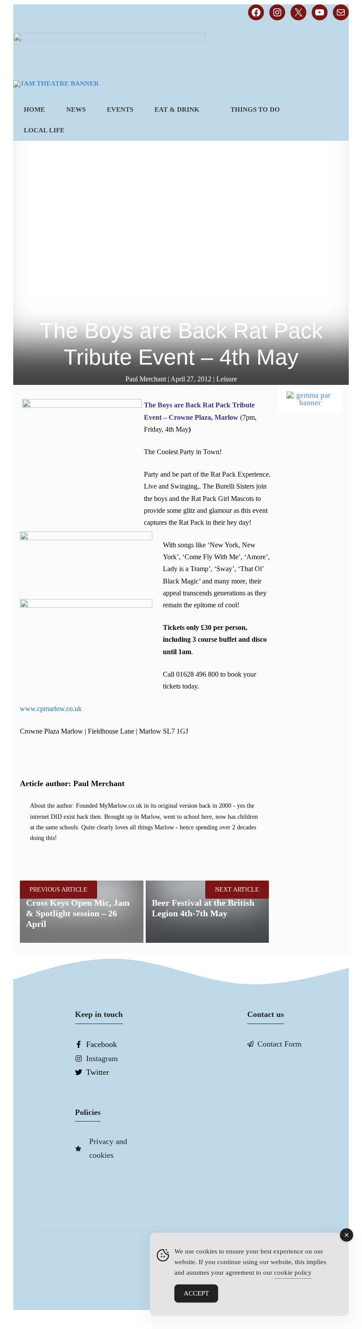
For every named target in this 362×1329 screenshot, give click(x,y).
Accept (196, 1293)
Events (120, 109)
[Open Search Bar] (334, 130)
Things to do (255, 109)
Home (34, 109)
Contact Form (279, 1043)
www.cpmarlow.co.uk (51, 708)
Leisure (226, 379)
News (76, 109)
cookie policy (293, 1272)
